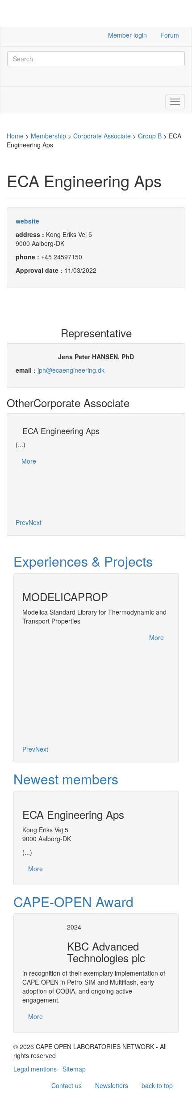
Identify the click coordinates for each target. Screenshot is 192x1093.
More (28, 460)
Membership (48, 135)
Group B (150, 135)
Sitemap (74, 1068)
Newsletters (111, 1085)
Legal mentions (35, 1068)
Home (15, 135)
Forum (169, 34)
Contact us (66, 1085)
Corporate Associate (102, 135)
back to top (157, 1085)
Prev (22, 522)
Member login (127, 34)
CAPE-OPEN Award (73, 901)
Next (35, 522)
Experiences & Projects (83, 561)
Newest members (65, 778)
